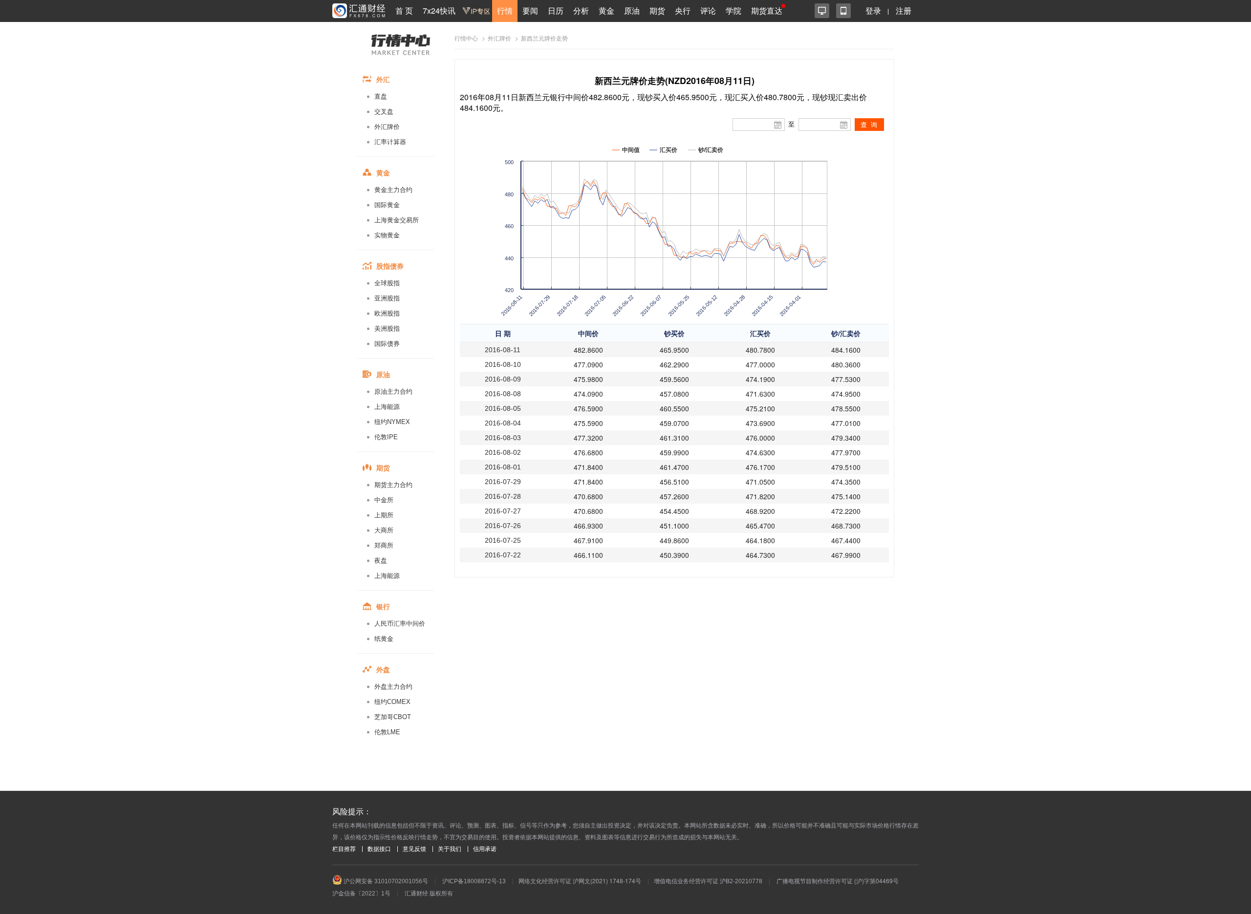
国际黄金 (387, 205)
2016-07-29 (503, 482)
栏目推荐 (344, 849)
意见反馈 (414, 849)
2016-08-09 (503, 379)
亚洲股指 (387, 298)
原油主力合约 (393, 391)
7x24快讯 (439, 10)
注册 (903, 10)
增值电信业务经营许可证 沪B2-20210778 (708, 881)
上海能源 (387, 406)
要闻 (530, 10)
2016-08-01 (503, 467)
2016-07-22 (503, 555)
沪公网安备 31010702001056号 (385, 881)
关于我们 (449, 849)
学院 (733, 10)
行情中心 (466, 38)
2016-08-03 (503, 438)
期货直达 (766, 10)
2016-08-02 (503, 452)
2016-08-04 (503, 423)
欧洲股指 (387, 313)
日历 (555, 10)
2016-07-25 (503, 540)
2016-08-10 (503, 364)
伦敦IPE (386, 437)
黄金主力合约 (393, 189)
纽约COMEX (392, 701)
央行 (682, 10)
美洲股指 (387, 328)
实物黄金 (387, 235)
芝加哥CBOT (392, 717)
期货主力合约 (393, 485)
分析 (581, 10)
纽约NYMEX (392, 421)
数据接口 (379, 849)
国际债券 (387, 343)
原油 (632, 10)
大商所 (383, 530)
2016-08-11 (502, 350)
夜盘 (380, 560)
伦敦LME (387, 732)
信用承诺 (484, 849)
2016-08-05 (503, 408)
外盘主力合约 (393, 686)
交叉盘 (383, 111)
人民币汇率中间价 (399, 623)
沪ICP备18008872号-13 (474, 881)
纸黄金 (383, 638)
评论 (708, 10)
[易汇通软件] (822, 10)
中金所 (383, 500)
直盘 (380, 96)
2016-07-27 (503, 511)
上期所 (383, 515)
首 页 (404, 10)
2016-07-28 (503, 496)
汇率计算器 (390, 142)
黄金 (606, 10)
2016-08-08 (503, 394)
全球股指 (387, 283)
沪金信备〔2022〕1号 (361, 893)
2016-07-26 (503, 526)
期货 (657, 10)
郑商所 (383, 545)
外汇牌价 (387, 126)
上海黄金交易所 (396, 220)
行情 (505, 10)
